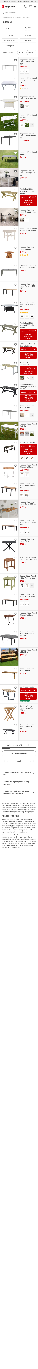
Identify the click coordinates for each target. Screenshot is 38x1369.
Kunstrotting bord (10, 40)
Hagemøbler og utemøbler (13, 18)
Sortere (31, 52)
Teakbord (10, 35)
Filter (21, 52)
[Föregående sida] (8, 761)
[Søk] (3, 13)
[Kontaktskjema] (25, 6)
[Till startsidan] (8, 6)
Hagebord (26, 18)
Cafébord (28, 35)
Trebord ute (10, 29)
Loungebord (28, 40)
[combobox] (19, 761)
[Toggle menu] (34, 6)
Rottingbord (10, 46)
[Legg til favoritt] (15, 60)
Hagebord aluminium (28, 29)
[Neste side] (30, 761)
